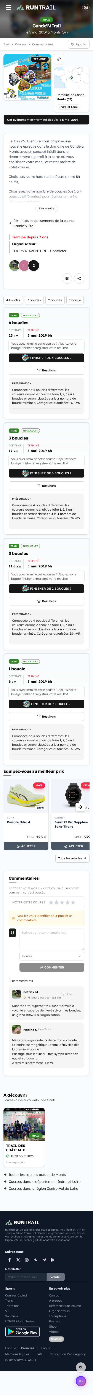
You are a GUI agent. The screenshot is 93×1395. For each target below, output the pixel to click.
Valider (55, 1277)
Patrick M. (31, 992)
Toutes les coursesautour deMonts (37, 1174)
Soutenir (56, 1339)
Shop (53, 1326)
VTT (8, 1311)
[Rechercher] (81, 1367)
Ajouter (81, 44)
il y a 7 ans (67, 994)
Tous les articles (70, 858)
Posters (54, 1321)
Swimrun (11, 1316)
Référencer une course (65, 1306)
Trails (9, 1301)
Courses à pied (16, 1295)
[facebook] (9, 1260)
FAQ (39, 1354)
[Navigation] (8, 7)
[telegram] (44, 1260)
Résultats (49, 370)
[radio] (51, 902)
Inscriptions (57, 1316)
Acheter (28, 846)
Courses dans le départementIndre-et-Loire (44, 1181)
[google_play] (52, 1260)
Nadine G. (30, 1030)
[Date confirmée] (8, 1156)
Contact (54, 1295)
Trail (6, 44)
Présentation (21, 383)
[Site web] (59, 59)
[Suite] (80, 807)
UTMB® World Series (19, 1321)
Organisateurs (59, 1311)
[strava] (35, 1260)
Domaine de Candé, (70, 97)
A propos (55, 1301)
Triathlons (12, 1306)
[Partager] (79, 278)
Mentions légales (17, 1354)
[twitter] (18, 1260)
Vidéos (54, 1332)
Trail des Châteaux (15, 1147)
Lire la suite (46, 208)
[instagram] (26, 1260)
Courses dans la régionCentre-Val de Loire (43, 1188)
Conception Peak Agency (68, 1354)
